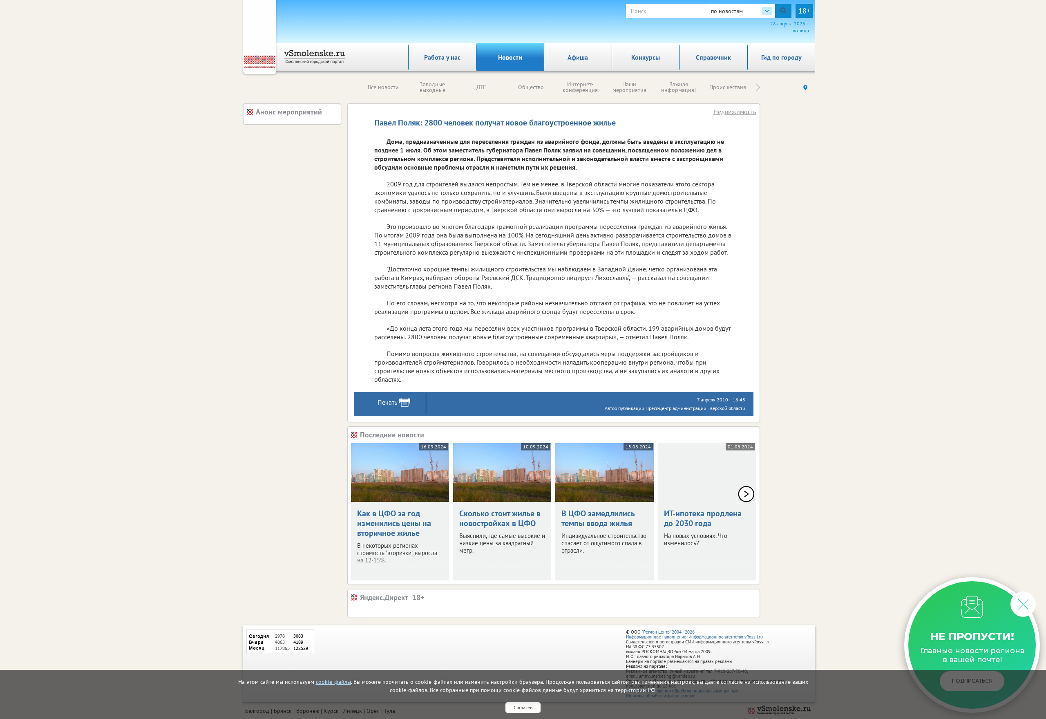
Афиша (578, 57)
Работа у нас (442, 57)
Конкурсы (645, 57)
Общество (531, 87)
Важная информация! (678, 87)
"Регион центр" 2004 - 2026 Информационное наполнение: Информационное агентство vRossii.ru (694, 634)
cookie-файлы (333, 681)
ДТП (481, 87)
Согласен (523, 707)
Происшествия (727, 87)
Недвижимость (734, 112)
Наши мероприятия (629, 87)
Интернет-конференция (580, 87)
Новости (510, 57)
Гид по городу (781, 57)
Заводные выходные (432, 87)
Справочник (713, 57)
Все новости (383, 87)
